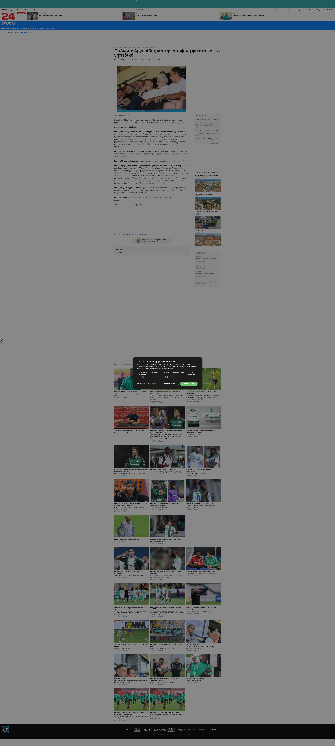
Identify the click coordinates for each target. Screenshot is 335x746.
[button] (146, 384)
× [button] (199, 359)
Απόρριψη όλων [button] (169, 384)
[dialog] (167, 373)
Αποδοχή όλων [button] (188, 384)
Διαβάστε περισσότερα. (166, 368)
